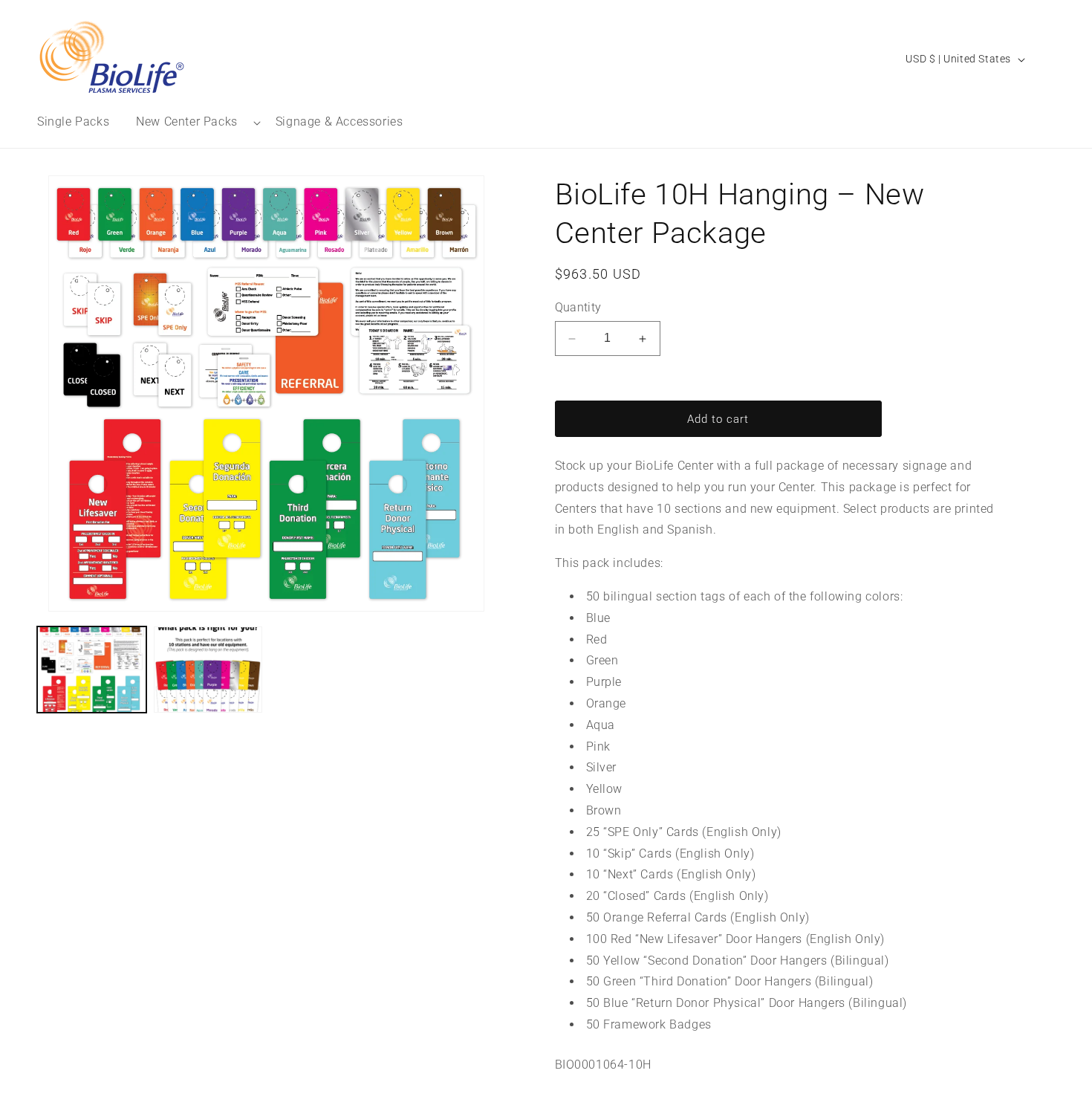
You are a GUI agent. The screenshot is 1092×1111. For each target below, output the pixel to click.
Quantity (578, 307)
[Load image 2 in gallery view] (208, 669)
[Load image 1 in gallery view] (91, 669)
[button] (192, 122)
